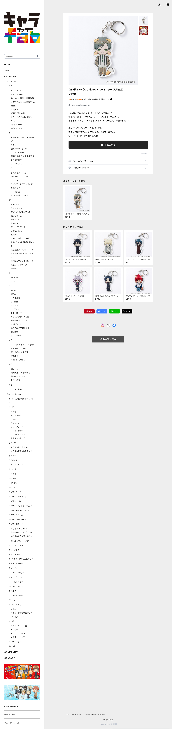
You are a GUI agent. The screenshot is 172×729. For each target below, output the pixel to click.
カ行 (10, 133)
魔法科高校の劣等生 (19, 352)
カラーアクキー (15, 550)
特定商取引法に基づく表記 (95, 714)
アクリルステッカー (17, 515)
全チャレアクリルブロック (21, 532)
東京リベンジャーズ (19, 265)
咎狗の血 (15, 268)
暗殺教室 (15, 109)
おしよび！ (13, 469)
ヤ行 (10, 364)
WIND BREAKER (18, 113)
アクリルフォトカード (17, 519)
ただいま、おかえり (19, 208)
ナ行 (10, 273)
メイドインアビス (18, 360)
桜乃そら (14, 294)
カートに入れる (108, 145)
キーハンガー (14, 554)
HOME (7, 65)
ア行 (10, 86)
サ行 (10, 168)
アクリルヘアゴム (18, 438)
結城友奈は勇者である (20, 372)
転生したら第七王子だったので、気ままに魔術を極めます (23, 242)
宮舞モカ (14, 356)
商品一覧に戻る (108, 339)
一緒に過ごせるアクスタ (19, 541)
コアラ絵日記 (16, 160)
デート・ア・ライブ (18, 227)
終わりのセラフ (17, 128)
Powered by (105, 724)
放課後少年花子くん (19, 320)
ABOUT (8, 70)
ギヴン (13, 145)
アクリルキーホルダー (20, 447)
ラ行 (10, 385)
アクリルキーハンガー (20, 626)
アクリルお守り (15, 642)
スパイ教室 (15, 192)
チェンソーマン (17, 219)
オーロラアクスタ (16, 545)
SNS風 (14, 483)
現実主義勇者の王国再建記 (23, 156)
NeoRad (15, 277)
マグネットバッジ (16, 595)
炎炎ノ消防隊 (16, 124)
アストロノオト (17, 91)
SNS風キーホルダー (19, 617)
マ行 (10, 340)
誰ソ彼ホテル (16, 216)
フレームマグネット (16, 582)
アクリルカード (17, 465)
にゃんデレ (15, 281)
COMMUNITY (11, 652)
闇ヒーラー (15, 369)
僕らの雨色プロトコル (20, 328)
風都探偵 (15, 305)
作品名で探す (12, 81)
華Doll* (14, 290)
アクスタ (12, 487)
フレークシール (17, 427)
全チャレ (12, 455)
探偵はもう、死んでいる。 (21, 212)
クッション (15, 423)
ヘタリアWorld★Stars (21, 317)
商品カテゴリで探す (14, 394)
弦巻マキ (14, 223)
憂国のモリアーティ (19, 376)
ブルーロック (16, 313)
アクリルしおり (15, 501)
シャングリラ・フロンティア (22, 184)
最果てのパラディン (19, 173)
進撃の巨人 (16, 188)
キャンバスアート (16, 563)
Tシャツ (14, 419)
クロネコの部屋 (17, 152)
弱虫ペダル (15, 380)
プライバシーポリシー (73, 714)
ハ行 (10, 286)
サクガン (14, 180)
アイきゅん (13, 460)
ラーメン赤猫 (16, 389)
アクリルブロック (16, 524)
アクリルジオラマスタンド (19, 497)
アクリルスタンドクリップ (19, 510)
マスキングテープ (18, 430)
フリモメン (15, 309)
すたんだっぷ (16, 415)
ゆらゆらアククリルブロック (22, 536)
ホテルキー (13, 591)
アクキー (14, 412)
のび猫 (11, 407)
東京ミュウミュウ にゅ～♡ (22, 261)
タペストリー (14, 646)
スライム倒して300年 (20, 195)
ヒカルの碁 (15, 298)
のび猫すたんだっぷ (19, 528)
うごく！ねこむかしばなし (21, 117)
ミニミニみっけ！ (15, 604)
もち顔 (11, 621)
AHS (13, 121)
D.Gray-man (16, 231)
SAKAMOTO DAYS (19, 176)
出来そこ (14, 234)
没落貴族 (15, 332)
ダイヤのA (15, 204)
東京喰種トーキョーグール (22, 250)
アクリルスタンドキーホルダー (21, 506)
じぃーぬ (12, 443)
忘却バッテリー (17, 324)
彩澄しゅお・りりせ (18, 94)
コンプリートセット (16, 573)
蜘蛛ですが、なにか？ (20, 149)
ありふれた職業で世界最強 (22, 98)
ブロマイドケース (18, 434)
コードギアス (16, 164)
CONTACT (9, 658)
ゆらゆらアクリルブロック (21, 451)
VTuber (14, 302)
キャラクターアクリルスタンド (21, 559)
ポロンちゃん (16, 335)
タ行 (10, 200)
